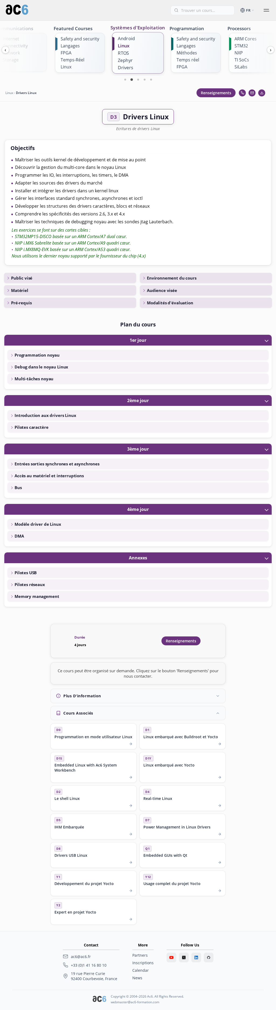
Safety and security (80, 39)
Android (126, 38)
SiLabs (240, 67)
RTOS (123, 53)
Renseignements (216, 92)
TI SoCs (241, 60)
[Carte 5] (151, 79)
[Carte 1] (125, 79)
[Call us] (242, 92)
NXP (238, 53)
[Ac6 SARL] (99, 999)
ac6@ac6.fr (81, 956)
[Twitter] (184, 957)
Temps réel (188, 60)
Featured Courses (73, 28)
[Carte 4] (144, 79)
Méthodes (187, 53)
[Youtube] (171, 957)
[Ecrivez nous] (252, 92)
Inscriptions (143, 962)
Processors (239, 28)
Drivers (125, 67)
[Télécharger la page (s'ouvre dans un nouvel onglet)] (261, 92)
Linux (66, 67)
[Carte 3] (138, 79)
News (137, 977)
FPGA (66, 53)
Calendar (140, 970)
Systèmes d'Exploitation (138, 27)
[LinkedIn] (196, 957)
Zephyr (125, 60)
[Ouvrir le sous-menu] (266, 10)
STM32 (241, 46)
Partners (140, 955)
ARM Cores (245, 39)
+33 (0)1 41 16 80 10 (88, 965)
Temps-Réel (72, 60)
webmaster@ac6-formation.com (135, 1002)
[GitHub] (208, 957)
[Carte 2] (131, 79)
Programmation (187, 28)
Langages (70, 46)
